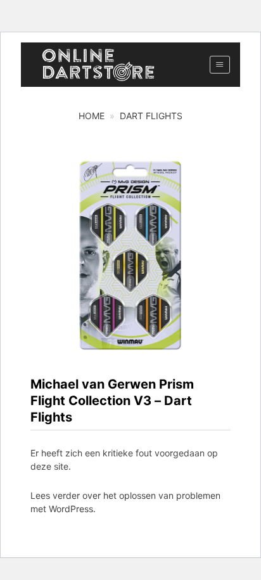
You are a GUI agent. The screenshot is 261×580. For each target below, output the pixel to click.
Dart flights (151, 115)
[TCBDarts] (98, 65)
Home (92, 115)
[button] (219, 65)
